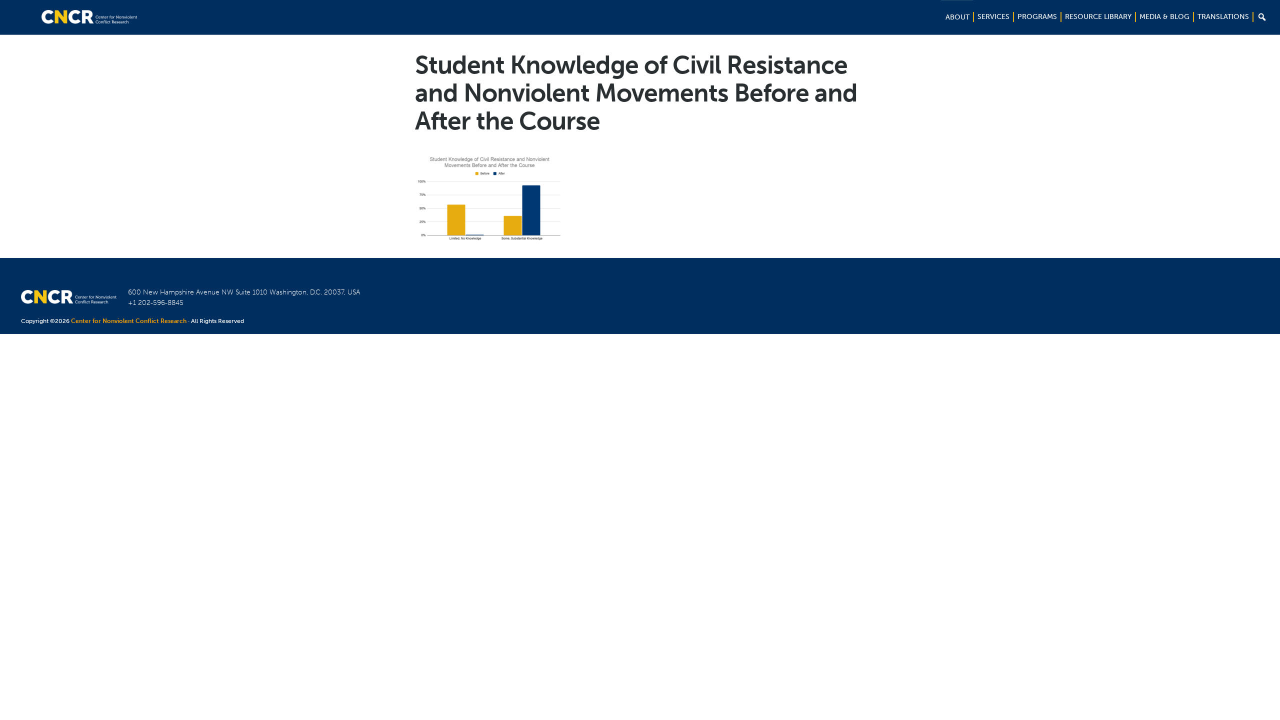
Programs (1037, 16)
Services (994, 16)
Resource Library (1098, 16)
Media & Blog (1165, 16)
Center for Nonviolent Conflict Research (128, 321)
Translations (1223, 16)
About (958, 17)
